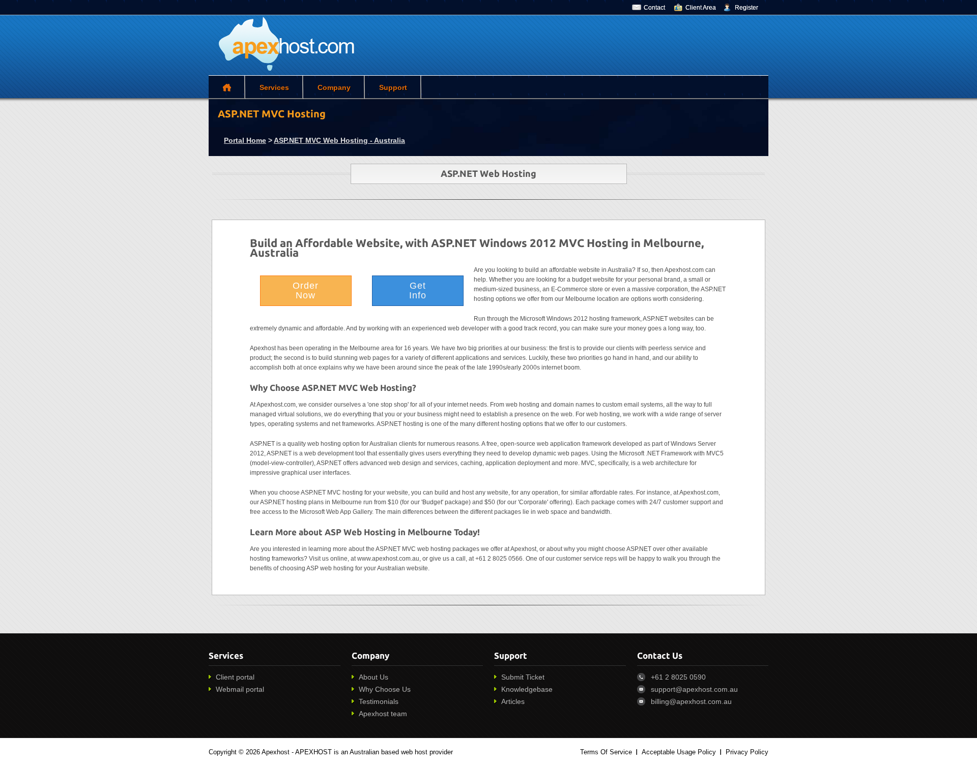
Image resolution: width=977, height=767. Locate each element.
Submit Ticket (522, 677)
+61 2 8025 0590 (678, 677)
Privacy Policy (747, 752)
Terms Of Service (606, 752)
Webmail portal (240, 689)
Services (274, 87)
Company (334, 87)
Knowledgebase (527, 689)
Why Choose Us (385, 689)
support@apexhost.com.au (694, 689)
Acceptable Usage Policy (679, 752)
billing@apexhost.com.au (691, 701)
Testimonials (378, 701)
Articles (513, 701)
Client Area (700, 7)
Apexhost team (383, 714)
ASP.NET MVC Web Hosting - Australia (339, 140)
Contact (654, 7)
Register (746, 7)
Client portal (235, 677)
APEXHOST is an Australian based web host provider (374, 752)
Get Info (417, 290)
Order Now (306, 290)
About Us (373, 677)
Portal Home (245, 140)
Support (393, 87)
